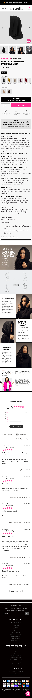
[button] (27, 693)
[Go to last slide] (2, 28)
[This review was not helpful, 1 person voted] (27, 584)
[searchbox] (9, 434)
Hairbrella (8, 689)
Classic (4, 72)
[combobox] (23, 439)
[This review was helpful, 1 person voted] (24, 497)
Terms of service (15, 690)
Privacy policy (7, 690)
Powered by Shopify (16, 689)
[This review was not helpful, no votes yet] (27, 470)
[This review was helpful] (24, 557)
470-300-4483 (12, 671)
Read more (6, 550)
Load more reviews (16, 591)
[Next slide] (29, 28)
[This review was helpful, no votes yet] (24, 470)
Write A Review (16, 426)
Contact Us (20, 671)
